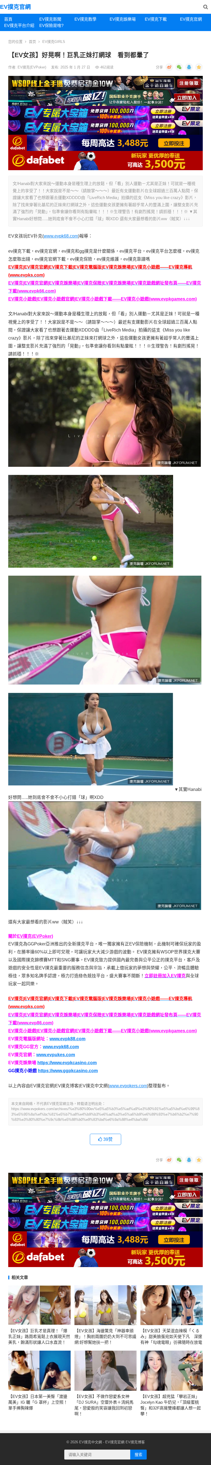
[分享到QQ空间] (199, 67)
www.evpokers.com (128, 1085)
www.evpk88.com (67, 1038)
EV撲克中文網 (90, 1442)
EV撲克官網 (15, 7)
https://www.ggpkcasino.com (68, 1070)
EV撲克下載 (156, 19)
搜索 (138, 1454)
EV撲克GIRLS (53, 42)
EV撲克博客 (135, 1442)
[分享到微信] (179, 67)
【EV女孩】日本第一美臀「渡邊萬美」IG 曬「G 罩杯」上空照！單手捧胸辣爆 (38, 1402)
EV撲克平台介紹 (19, 25)
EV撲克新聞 (50, 19)
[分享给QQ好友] (189, 67)
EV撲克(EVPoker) (32, 67)
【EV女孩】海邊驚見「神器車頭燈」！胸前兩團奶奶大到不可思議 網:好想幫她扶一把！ (105, 1336)
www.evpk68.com (61, 236)
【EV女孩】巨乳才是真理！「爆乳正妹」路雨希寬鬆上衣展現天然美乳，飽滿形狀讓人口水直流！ (39, 1336)
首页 (32, 42)
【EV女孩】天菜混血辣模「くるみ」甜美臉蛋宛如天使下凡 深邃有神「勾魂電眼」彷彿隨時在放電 (171, 1336)
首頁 (8, 19)
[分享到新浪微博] (169, 67)
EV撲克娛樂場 (123, 19)
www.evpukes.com (55, 1054)
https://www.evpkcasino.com (67, 1062)
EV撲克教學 (85, 19)
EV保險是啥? (51, 25)
